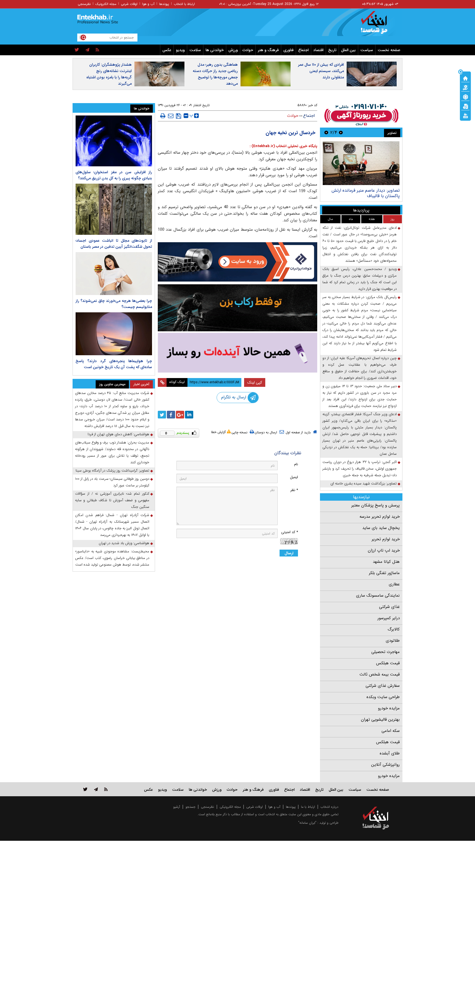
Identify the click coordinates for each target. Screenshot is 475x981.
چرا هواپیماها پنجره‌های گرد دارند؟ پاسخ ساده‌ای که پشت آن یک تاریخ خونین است (114, 364)
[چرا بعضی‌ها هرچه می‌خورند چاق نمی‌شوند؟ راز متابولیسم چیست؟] (114, 273)
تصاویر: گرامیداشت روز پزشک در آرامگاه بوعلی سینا (112, 470)
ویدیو (180, 50)
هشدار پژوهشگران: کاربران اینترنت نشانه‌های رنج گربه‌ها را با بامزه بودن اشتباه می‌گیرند (109, 74)
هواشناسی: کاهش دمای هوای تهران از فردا (118, 434)
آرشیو (176, 806)
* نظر (294, 490)
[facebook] (171, 414)
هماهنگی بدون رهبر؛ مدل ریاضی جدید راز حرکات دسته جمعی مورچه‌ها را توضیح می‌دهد (215, 74)
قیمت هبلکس (388, 663)
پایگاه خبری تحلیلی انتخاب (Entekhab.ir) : (283, 146)
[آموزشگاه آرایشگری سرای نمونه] (237, 353)
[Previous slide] (341, 132)
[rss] (97, 50)
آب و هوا (148, 4)
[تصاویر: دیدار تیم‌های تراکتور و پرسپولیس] (361, 163)
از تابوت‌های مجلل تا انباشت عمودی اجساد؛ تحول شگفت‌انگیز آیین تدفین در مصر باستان (114, 244)
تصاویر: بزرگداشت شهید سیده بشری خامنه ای (363, 483)
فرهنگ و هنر (268, 50)
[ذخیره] (178, 116)
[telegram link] (96, 789)
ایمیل (294, 477)
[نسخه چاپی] (162, 115)
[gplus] (180, 414)
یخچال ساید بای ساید (381, 528)
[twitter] (77, 50)
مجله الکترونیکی (230, 806)
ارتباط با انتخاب (184, 4)
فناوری (288, 50)
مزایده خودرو (389, 708)
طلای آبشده (390, 753)
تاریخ (332, 50)
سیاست (366, 50)
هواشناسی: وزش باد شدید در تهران (124, 543)
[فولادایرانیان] (237, 262)
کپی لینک (254, 382)
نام (296, 464)
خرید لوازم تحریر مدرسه (380, 516)
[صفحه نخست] (465, 78)
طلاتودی (393, 640)
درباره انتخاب (329, 806)
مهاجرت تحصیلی (385, 652)
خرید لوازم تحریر (386, 539)
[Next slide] (326, 132)
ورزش (233, 50)
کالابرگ (394, 629)
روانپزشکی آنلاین (385, 764)
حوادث (247, 50)
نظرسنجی (84, 4)
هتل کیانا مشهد (386, 561)
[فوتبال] (465, 96)
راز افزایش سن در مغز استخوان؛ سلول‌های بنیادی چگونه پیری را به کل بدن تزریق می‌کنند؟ (114, 175)
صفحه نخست (389, 50)
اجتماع (303, 50)
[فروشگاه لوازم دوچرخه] (237, 307)
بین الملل (348, 50)
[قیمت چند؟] (465, 87)
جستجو (190, 806)
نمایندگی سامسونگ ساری (378, 595)
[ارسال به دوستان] (170, 115)
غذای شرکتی (389, 607)
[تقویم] (465, 106)
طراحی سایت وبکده (383, 697)
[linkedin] (189, 414)
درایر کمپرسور (388, 618)
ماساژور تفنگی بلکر (384, 573)
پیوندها (164, 4)
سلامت (195, 50)
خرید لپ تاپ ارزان (384, 550)
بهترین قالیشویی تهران (380, 719)
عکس (166, 50)
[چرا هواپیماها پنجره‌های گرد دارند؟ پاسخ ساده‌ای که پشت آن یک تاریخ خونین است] (114, 333)
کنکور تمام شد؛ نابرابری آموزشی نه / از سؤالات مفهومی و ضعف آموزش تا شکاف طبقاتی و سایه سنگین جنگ (112, 500)
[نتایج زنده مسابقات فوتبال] (465, 115)
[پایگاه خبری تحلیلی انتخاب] (378, 25)
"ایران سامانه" (307, 822)
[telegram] (87, 50)
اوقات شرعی (129, 4)
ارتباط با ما (308, 806)
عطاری (394, 584)
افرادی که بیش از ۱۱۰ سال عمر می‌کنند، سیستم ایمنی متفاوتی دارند (321, 71)
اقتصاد (318, 50)
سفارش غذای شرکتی (383, 685)
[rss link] (106, 789)
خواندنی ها (215, 50)
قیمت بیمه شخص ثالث (380, 674)
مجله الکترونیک (105, 4)
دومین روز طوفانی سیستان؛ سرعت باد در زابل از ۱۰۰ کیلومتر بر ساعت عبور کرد (112, 482)
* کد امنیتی (289, 532)
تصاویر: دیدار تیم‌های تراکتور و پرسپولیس (362, 190)
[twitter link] (85, 789)
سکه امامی (391, 731)
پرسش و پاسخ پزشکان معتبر (375, 505)
